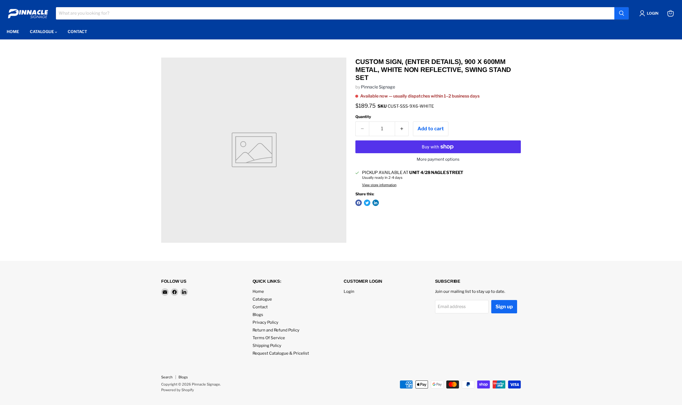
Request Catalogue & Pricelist (281, 353)
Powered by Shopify (177, 390)
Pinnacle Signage (378, 87)
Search (167, 377)
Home (13, 31)
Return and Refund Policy (276, 330)
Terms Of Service (269, 337)
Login (349, 291)
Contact (77, 31)
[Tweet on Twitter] (367, 203)
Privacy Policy (265, 322)
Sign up (504, 306)
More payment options (438, 159)
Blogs (258, 314)
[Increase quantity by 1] (402, 129)
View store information (379, 185)
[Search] (621, 13)
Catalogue (42, 31)
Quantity (363, 117)
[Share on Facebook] (358, 203)
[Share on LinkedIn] (375, 203)
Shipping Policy (267, 345)
